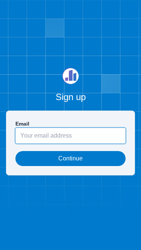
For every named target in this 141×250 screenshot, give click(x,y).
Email (22, 124)
